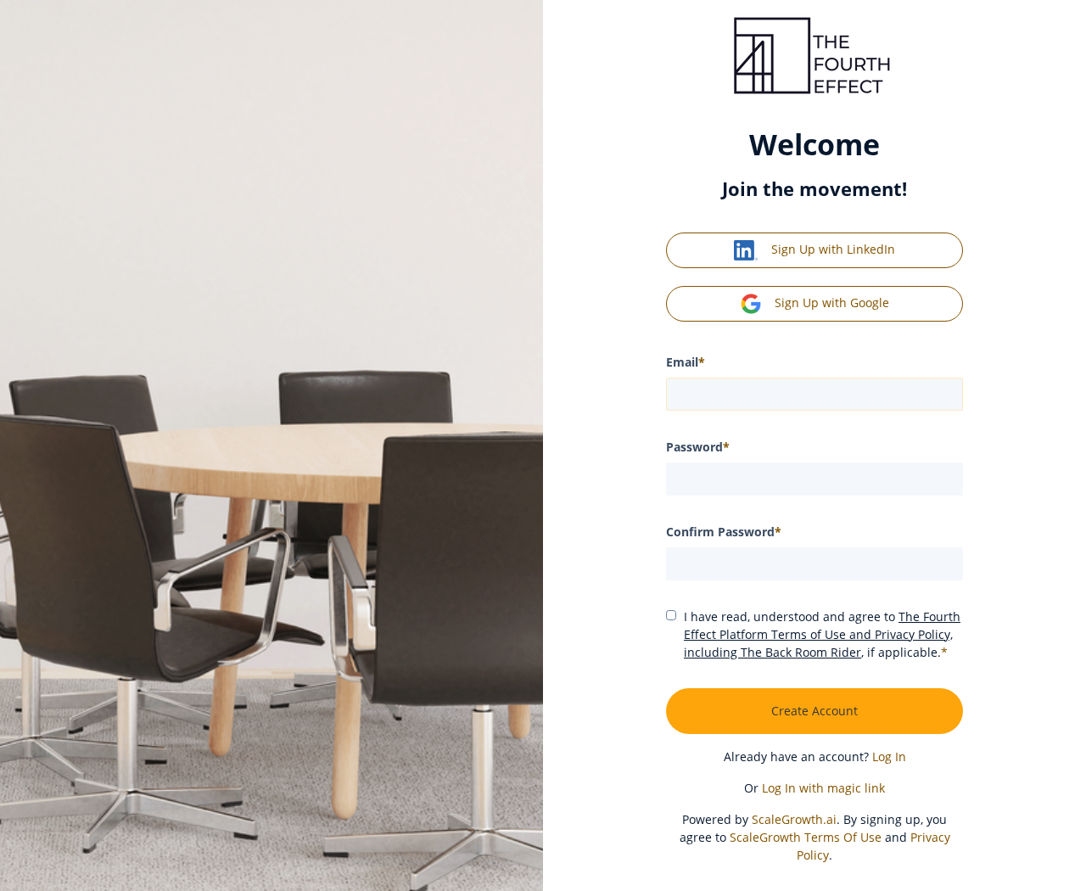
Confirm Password (723, 532)
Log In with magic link (823, 788)
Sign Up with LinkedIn (833, 249)
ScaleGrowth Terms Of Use (806, 837)
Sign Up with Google (832, 302)
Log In (889, 756)
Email (685, 362)
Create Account (814, 711)
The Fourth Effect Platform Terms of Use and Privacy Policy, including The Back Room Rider (822, 634)
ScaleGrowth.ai (794, 819)
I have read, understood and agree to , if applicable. (822, 634)
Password (698, 447)
